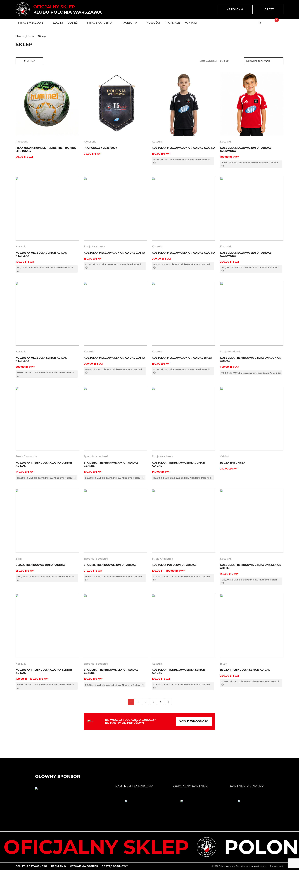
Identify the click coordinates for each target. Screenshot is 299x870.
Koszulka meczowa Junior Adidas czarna (183, 147)
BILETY (269, 9)
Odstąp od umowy (115, 866)
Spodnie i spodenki (96, 456)
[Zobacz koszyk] (274, 22)
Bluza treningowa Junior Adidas (41, 564)
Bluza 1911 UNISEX (232, 462)
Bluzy (19, 558)
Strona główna (25, 36)
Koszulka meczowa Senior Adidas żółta (114, 357)
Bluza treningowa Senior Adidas (245, 669)
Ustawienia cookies (84, 866)
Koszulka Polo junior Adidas (174, 564)
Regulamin (58, 866)
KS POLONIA (235, 9)
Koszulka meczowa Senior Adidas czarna (183, 252)
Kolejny (168, 702)
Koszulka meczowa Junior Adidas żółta (114, 252)
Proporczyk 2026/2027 (100, 147)
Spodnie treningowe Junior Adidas (110, 564)
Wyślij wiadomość (193, 721)
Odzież (224, 456)
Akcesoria (22, 141)
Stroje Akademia (94, 246)
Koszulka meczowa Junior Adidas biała (182, 357)
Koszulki (157, 141)
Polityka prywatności (31, 866)
